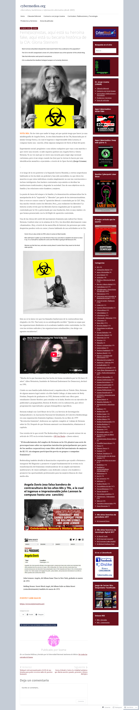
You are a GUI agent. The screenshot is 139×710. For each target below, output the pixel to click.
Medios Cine (101, 411)
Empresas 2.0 (101, 338)
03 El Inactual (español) (105, 539)
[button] (99, 595)
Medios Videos (102, 427)
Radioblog (100, 465)
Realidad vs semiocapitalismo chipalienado (103, 469)
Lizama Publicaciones (104, 390)
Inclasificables (102, 365)
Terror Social (101, 491)
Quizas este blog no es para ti (106, 461)
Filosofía (100, 343)
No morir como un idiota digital (105, 435)
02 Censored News (103, 521)
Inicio (23, 16)
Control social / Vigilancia (106, 301)
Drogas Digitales (102, 332)
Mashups (100, 409)
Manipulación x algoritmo (106, 404)
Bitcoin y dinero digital (104, 284)
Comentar (81, 701)
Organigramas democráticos (106, 439)
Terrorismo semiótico (104, 494)
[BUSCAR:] (105, 50)
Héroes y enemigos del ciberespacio (104, 356)
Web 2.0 (99, 501)
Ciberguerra (101, 294)
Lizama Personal (102, 387)
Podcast (99, 451)
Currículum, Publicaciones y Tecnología (82, 16)
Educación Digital (103, 335)
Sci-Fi (99, 476)
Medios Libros (101, 416)
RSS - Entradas (102, 620)
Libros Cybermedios (103, 377)
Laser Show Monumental (105, 370)
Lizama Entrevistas (103, 382)
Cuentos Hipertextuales (105, 308)
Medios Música (102, 419)
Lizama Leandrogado (104, 385)
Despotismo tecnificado (105, 328)
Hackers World (102, 353)
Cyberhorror (101, 315)
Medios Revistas (102, 424)
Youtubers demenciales (105, 503)
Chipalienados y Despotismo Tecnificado (106, 290)
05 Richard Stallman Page (105, 544)
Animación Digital (103, 270)
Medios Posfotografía (104, 422)
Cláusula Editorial (34, 16)
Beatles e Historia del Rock (106, 280)
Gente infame (101, 348)
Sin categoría (101, 479)
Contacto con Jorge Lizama (54, 16)
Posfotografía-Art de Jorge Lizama (106, 457)
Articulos (100, 277)
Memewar (100, 429)
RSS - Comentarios (103, 622)
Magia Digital (101, 399)
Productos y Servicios (29, 21)
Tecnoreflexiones (103, 489)
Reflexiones (101, 473)
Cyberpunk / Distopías (104, 318)
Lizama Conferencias (104, 380)
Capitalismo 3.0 (102, 287)
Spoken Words (102, 484)
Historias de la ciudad (104, 360)
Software (100, 481)
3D (98, 267)
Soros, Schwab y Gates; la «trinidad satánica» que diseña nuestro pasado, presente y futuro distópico (71, 670)
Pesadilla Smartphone (104, 443)
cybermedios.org (33, 6)
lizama (34, 28)
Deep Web (100, 323)
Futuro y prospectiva (104, 345)
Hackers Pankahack (103, 350)
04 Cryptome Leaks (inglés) (106, 541)
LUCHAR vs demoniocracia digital (106, 396)
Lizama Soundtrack (103, 392)
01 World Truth (102, 536)
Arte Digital (101, 275)
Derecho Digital (102, 325)
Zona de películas (46, 21)
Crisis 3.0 (100, 305)
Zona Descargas (102, 506)
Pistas (99, 446)
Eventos (99, 340)
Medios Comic (101, 414)
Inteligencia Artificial (104, 368)
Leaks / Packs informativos (106, 373)
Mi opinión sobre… (103, 432)
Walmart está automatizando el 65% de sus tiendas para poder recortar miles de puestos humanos (36, 670)
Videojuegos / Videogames (106, 497)
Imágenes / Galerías (103, 362)
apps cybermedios (103, 272)
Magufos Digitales (103, 402)
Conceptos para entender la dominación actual (39, 625)
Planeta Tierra (102, 448)
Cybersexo (100, 320)
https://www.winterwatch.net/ (32, 604)
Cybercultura (101, 310)
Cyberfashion (101, 313)
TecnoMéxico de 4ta (104, 486)
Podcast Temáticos (103, 453)
